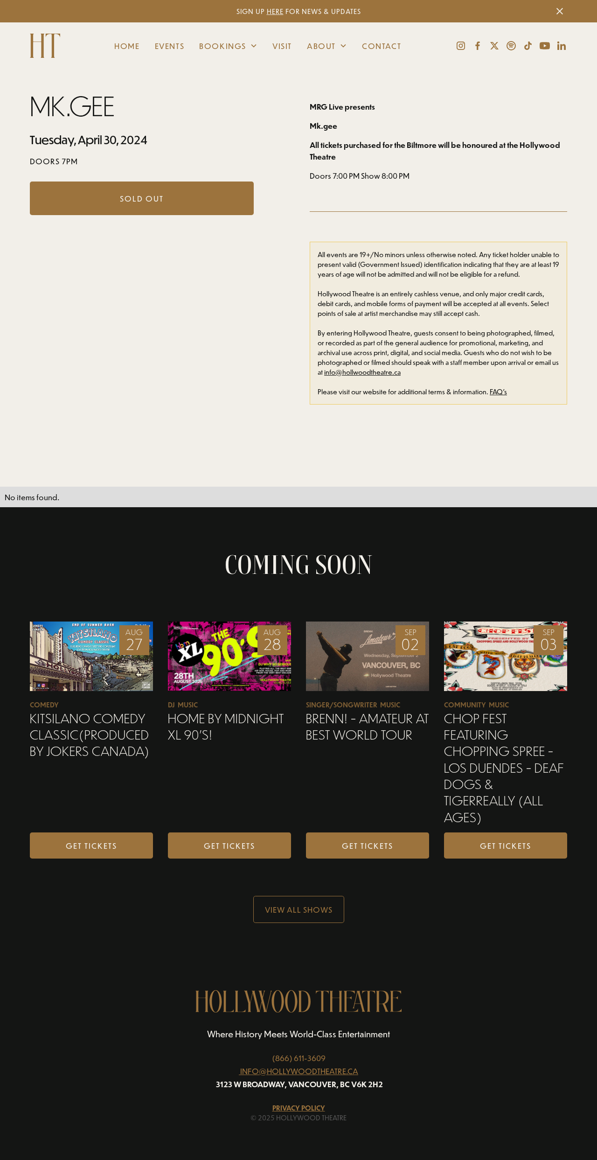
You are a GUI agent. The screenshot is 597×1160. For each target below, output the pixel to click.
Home (126, 46)
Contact (381, 46)
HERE (275, 11)
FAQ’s (498, 391)
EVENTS (170, 46)
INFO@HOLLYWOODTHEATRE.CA (299, 1071)
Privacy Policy (298, 1108)
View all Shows (299, 909)
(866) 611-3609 (299, 1058)
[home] (49, 46)
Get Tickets (91, 845)
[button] (228, 45)
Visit (282, 46)
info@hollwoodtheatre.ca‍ (362, 372)
